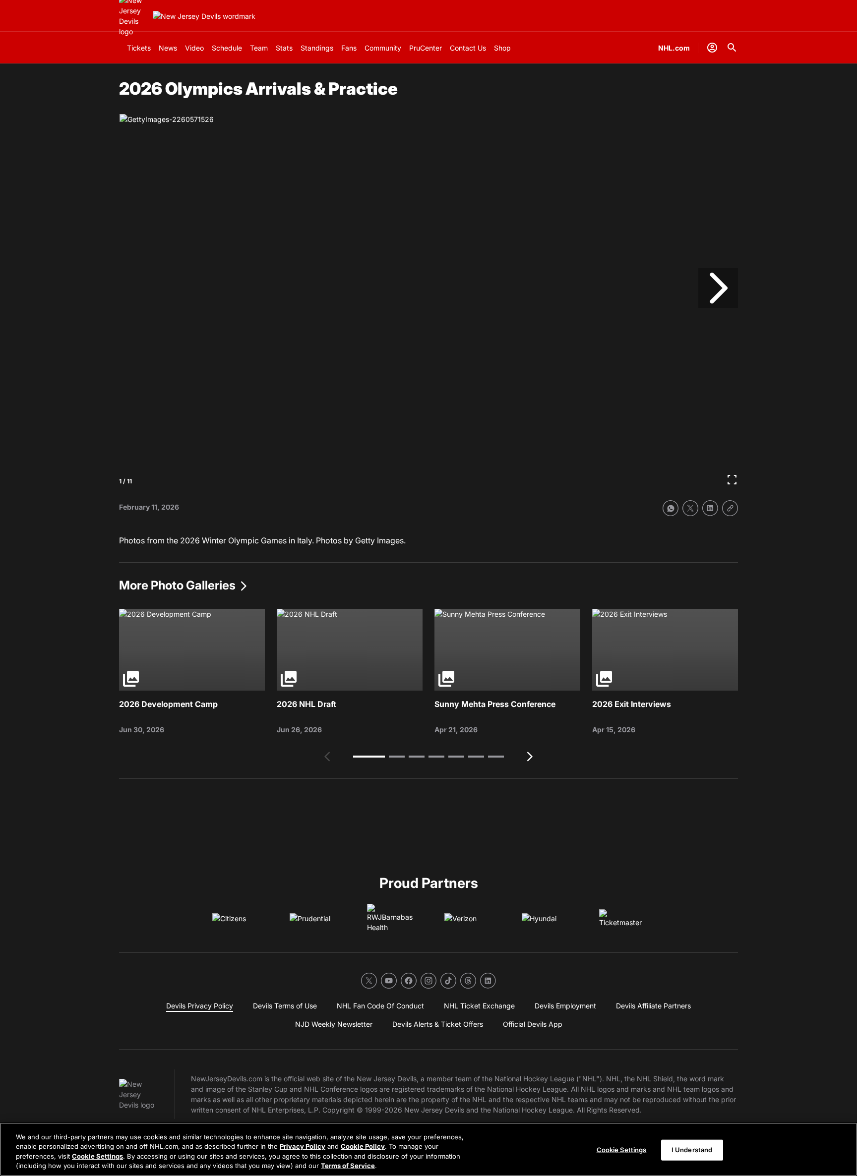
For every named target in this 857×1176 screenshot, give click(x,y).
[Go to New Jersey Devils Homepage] (204, 16)
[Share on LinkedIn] (710, 508)
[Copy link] (730, 508)
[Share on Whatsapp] (670, 508)
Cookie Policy (363, 1146)
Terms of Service (348, 1166)
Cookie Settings (97, 1156)
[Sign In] (712, 48)
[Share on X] (690, 508)
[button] (369, 757)
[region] (428, 1149)
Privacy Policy (302, 1146)
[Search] (732, 48)
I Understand (692, 1150)
